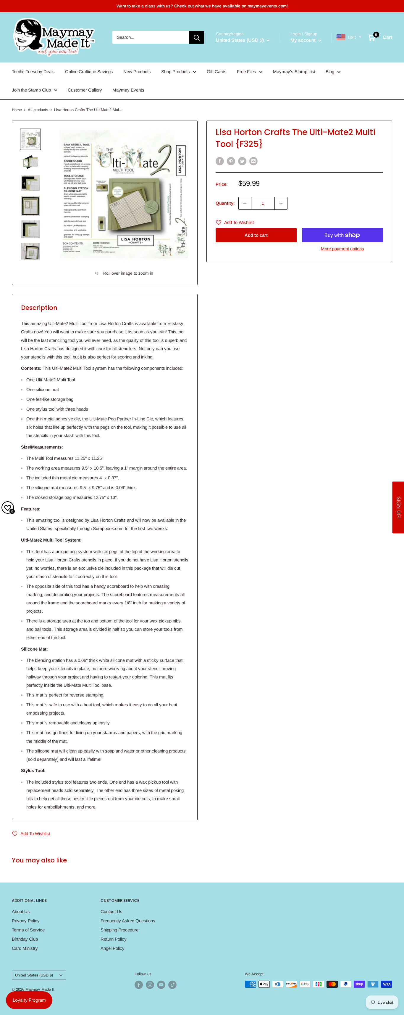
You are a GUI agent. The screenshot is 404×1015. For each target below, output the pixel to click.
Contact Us (111, 911)
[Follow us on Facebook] (139, 985)
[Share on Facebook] (220, 161)
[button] (398, 508)
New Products (137, 71)
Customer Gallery (85, 89)
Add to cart (256, 235)
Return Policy (114, 939)
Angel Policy (113, 948)
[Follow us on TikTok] (172, 985)
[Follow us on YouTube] (161, 985)
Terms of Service (28, 929)
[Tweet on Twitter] (242, 161)
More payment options (342, 248)
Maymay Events (128, 89)
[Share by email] (253, 161)
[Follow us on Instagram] (150, 985)
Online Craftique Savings (89, 71)
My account (303, 40)
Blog (330, 71)
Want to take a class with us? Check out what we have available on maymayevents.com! (202, 6)
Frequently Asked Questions (128, 920)
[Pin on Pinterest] (231, 161)
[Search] (196, 37)
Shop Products (175, 71)
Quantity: (225, 203)
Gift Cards (217, 71)
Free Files (246, 71)
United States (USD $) (34, 975)
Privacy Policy (26, 920)
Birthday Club (25, 939)
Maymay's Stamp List (294, 71)
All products (38, 110)
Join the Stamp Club (31, 89)
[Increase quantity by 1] (281, 203)
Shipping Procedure (119, 929)
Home (17, 110)
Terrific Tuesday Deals (33, 71)
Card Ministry (25, 948)
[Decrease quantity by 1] (245, 203)
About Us (21, 911)
